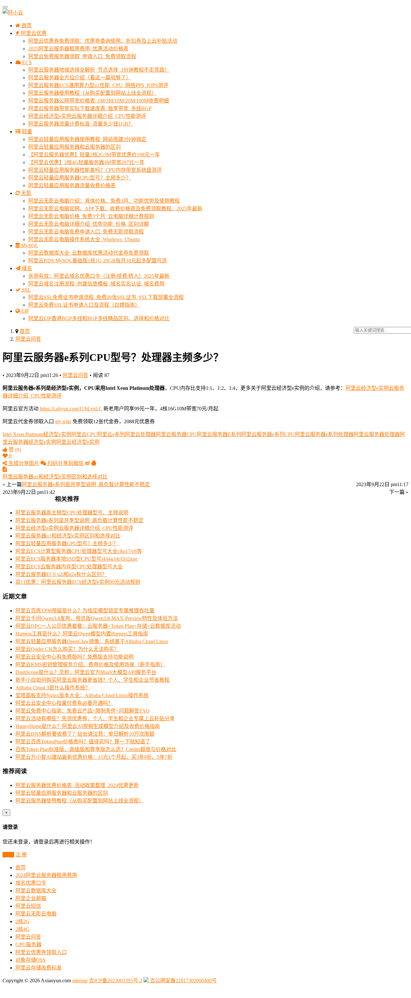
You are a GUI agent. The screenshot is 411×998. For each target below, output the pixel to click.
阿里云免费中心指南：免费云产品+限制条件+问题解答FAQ (82, 710)
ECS (26, 62)
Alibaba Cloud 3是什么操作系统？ (52, 687)
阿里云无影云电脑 (36, 913)
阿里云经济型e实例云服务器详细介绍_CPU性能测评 (87, 116)
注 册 (21, 854)
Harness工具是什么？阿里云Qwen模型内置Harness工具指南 (81, 633)
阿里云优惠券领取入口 (41, 952)
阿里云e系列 (111, 434)
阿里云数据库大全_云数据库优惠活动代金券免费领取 (88, 253)
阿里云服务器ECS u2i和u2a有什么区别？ (61, 574)
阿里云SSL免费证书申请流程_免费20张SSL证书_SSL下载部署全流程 (106, 297)
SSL (26, 290)
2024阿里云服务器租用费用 (46, 875)
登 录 (8, 854)
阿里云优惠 (33, 33)
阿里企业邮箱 (30, 898)
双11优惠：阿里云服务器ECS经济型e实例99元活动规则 (77, 582)
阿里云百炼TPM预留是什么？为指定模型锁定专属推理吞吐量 (84, 610)
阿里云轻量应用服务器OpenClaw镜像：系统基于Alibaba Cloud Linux (91, 641)
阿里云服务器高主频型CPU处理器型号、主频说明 (71, 512)
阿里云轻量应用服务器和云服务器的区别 (74, 147)
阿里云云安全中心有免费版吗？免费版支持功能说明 (74, 657)
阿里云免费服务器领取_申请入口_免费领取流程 (82, 56)
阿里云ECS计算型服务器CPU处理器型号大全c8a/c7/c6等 (78, 551)
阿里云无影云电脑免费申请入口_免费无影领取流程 (86, 231)
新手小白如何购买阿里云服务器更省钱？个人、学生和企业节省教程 (92, 680)
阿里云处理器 (140, 434)
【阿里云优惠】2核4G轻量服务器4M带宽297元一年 (86, 162)
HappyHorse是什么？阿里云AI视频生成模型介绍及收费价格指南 (87, 726)
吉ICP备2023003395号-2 (115, 980)
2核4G (22, 929)
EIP (24, 311)
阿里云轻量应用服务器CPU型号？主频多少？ (79, 177)
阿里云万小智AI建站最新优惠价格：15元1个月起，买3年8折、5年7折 (93, 757)
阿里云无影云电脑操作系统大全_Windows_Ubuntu (84, 239)
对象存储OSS (30, 960)
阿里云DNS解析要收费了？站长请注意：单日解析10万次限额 (84, 734)
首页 (26, 25)
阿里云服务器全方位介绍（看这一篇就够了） (79, 77)
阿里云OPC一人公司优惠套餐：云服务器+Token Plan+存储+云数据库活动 (98, 626)
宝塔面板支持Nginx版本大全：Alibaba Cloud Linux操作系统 (82, 695)
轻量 (26, 131)
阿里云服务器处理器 (377, 434)
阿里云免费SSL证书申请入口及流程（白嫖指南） (84, 305)
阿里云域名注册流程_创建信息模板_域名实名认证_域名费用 (96, 283)
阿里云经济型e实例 (78, 442)
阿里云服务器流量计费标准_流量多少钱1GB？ (80, 124)
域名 (26, 268)
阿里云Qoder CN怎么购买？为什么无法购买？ (67, 649)
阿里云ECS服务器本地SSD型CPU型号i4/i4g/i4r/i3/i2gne (76, 559)
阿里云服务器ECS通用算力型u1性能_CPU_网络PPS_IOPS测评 (98, 85)
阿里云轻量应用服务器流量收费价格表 (72, 185)
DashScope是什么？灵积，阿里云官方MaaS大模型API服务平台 (85, 672)
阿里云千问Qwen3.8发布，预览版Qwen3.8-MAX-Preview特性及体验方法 (96, 618)
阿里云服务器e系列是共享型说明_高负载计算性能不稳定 (79, 520)
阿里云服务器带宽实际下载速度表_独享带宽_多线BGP (90, 108)
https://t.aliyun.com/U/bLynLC (71, 408)
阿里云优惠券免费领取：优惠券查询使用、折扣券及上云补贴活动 (102, 41)
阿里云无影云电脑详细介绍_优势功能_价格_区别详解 (88, 224)
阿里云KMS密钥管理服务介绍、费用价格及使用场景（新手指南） (90, 664)
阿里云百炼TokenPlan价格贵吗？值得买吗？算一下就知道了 (82, 741)
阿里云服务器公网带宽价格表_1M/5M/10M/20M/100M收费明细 (98, 100)
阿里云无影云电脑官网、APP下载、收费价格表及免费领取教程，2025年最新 (115, 208)
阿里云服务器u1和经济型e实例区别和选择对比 (67, 535)
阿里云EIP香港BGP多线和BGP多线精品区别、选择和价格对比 (99, 318)
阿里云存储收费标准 (38, 967)
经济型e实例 (57, 434)
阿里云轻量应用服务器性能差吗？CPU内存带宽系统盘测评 (95, 170)
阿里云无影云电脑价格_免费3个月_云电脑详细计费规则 (91, 216)
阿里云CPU (84, 434)
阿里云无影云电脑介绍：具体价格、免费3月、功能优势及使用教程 (104, 201)
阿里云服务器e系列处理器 (324, 434)
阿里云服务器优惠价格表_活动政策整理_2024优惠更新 (77, 785)
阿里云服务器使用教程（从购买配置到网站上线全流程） (92, 93)
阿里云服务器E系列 (219, 434)
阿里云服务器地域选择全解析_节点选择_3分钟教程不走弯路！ (99, 70)
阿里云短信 (28, 906)
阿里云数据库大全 (36, 890)
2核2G (22, 921)
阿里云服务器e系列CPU (268, 434)
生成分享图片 (23, 463)
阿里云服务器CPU (176, 434)
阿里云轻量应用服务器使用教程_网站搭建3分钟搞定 (87, 139)
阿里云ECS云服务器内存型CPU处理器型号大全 (69, 566)
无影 (25, 193)
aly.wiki (63, 421)
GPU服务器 (28, 944)
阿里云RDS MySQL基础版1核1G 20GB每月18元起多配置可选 (97, 260)
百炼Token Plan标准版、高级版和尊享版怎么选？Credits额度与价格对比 (95, 749)
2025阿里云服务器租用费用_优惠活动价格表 (78, 48)
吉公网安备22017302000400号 (183, 980)
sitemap (80, 980)
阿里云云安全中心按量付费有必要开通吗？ (64, 703)
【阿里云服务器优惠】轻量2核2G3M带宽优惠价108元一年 (94, 154)
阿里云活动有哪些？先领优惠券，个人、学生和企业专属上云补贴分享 (95, 718)
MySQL (29, 245)
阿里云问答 (28, 339)
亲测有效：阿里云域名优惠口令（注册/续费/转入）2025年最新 (99, 276)
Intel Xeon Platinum (23, 434)
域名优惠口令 (30, 883)
